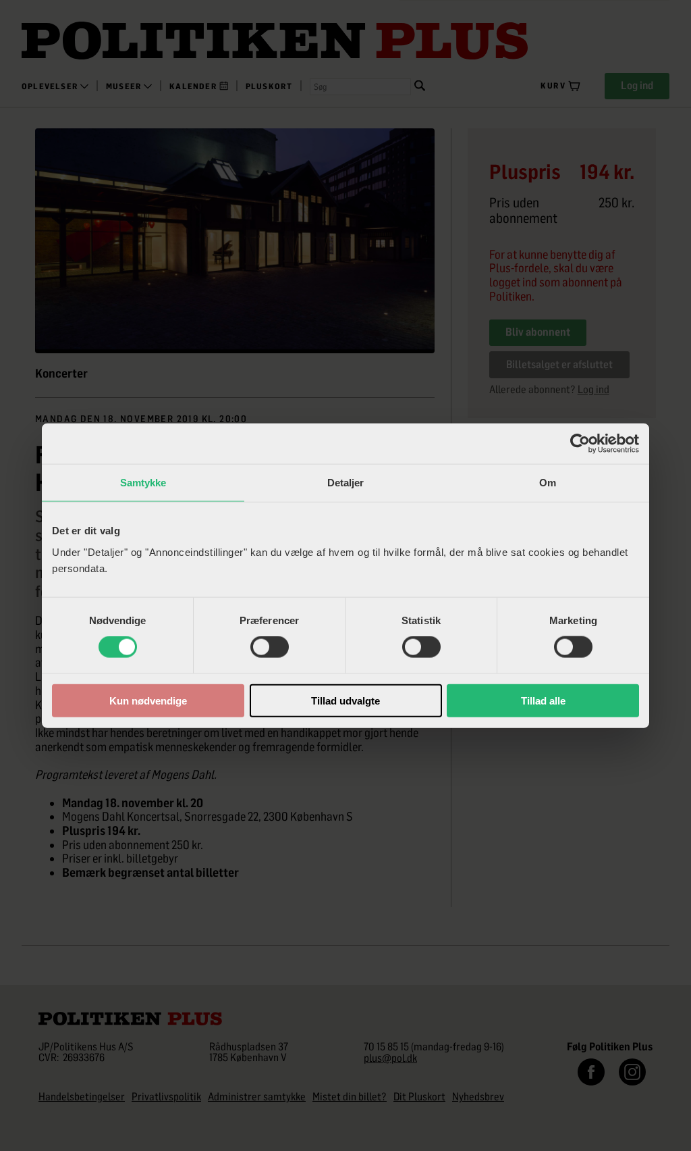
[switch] (269, 647)
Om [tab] (547, 482)
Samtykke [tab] (143, 482)
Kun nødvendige (148, 700)
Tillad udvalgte (345, 700)
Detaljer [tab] (345, 482)
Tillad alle (543, 700)
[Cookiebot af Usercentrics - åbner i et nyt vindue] (580, 444)
